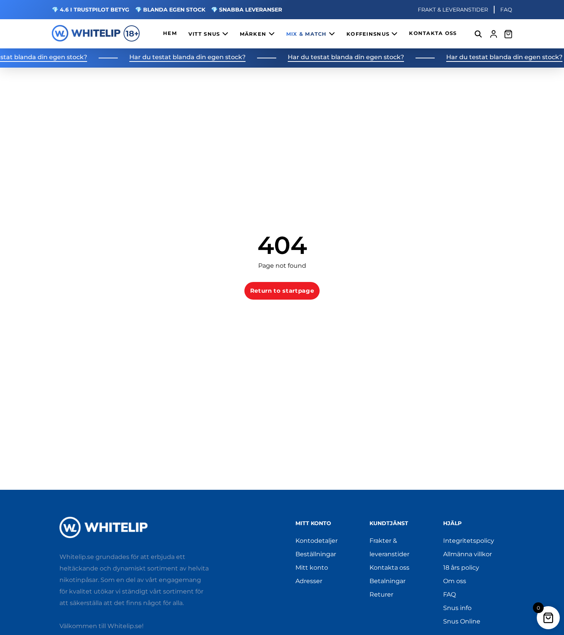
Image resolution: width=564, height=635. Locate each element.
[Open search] (478, 34)
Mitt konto (311, 567)
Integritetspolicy (468, 540)
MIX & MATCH (307, 34)
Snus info (457, 608)
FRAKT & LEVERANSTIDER (453, 9)
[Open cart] (508, 34)
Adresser (308, 581)
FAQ (506, 9)
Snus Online (461, 621)
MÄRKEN (254, 34)
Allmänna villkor (467, 554)
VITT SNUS (205, 34)
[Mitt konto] (493, 34)
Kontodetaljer (316, 540)
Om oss (454, 581)
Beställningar (315, 554)
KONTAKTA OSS (433, 33)
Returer (381, 594)
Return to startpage (282, 290)
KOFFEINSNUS (368, 34)
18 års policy (461, 567)
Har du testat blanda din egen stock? (180, 57)
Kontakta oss (389, 567)
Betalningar (387, 581)
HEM (170, 33)
